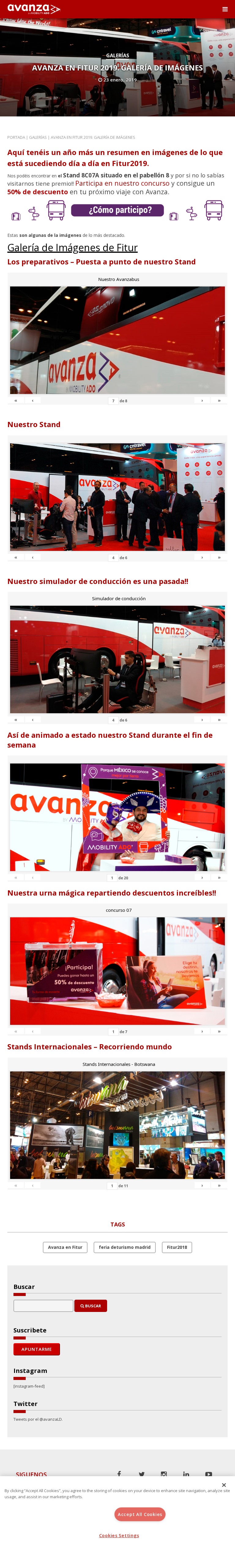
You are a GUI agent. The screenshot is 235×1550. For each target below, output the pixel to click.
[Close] (224, 1485)
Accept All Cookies (140, 1514)
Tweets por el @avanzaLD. (38, 1419)
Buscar (92, 1306)
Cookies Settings (119, 1535)
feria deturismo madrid (125, 1247)
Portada (16, 137)
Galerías (117, 55)
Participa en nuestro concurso (122, 183)
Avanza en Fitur (65, 1247)
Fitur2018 (177, 1247)
